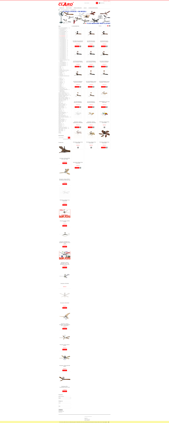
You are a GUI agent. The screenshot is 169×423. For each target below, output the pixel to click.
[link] (84, 17)
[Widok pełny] (109, 26)
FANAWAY (61, 72)
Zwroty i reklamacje (87, 420)
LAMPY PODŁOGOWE (62, 119)
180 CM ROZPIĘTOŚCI (63, 63)
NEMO (61, 66)
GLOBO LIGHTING (62, 88)
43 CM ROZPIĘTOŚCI (63, 32)
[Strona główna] (66, 4)
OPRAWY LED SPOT (61, 121)
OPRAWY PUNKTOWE (62, 105)
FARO (60, 67)
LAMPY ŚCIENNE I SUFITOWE (63, 128)
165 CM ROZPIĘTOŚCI (63, 57)
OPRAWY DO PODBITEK (62, 104)
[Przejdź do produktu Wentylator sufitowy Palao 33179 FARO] (104, 115)
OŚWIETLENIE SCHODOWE (62, 99)
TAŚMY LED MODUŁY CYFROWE (63, 97)
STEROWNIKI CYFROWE (62, 96)
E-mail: (60, 402)
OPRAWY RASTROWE (62, 113)
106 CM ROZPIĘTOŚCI (63, 41)
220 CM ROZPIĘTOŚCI (63, 65)
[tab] (83, 23)
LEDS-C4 (61, 78)
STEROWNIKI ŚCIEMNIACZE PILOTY (64, 95)
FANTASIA (61, 73)
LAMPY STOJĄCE (61, 130)
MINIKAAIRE (61, 79)
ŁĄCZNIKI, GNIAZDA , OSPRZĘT (63, 94)
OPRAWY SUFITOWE (61, 107)
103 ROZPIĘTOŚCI (62, 30)
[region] (84, 17)
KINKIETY (60, 118)
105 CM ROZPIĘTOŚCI (63, 40)
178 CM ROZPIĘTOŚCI (63, 62)
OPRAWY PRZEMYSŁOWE (62, 112)
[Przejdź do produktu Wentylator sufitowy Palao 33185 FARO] (104, 135)
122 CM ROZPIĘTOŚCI (63, 46)
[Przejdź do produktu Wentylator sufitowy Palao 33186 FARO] (77, 155)
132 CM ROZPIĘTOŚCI (63, 50)
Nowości (60, 131)
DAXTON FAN (62, 87)
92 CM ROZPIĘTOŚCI (63, 38)
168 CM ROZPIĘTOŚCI (63, 58)
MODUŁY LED (60, 111)
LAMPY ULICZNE (61, 114)
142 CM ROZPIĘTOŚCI (63, 54)
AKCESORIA (60, 126)
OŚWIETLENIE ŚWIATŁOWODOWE (63, 98)
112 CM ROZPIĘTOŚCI (63, 42)
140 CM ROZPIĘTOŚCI (63, 53)
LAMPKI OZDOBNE (61, 106)
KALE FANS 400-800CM (63, 31)
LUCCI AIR (61, 80)
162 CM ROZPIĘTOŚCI (63, 56)
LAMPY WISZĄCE (61, 103)
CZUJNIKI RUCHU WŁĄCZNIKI (63, 127)
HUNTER (61, 83)
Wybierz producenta (61, 396)
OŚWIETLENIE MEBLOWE (62, 115)
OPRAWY (60, 122)
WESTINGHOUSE (62, 71)
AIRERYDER (61, 82)
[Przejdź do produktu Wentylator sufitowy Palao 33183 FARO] (91, 135)
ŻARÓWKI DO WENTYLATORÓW (64, 70)
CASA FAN (61, 81)
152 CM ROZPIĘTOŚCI (63, 55)
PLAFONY (60, 102)
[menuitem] (62, 8)
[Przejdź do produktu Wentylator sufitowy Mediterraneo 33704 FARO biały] (77, 115)
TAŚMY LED (60, 110)
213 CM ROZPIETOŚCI (63, 64)
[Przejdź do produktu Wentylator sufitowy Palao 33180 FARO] (77, 135)
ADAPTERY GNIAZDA (61, 120)
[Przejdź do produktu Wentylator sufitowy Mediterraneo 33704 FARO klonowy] (91, 115)
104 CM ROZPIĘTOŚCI (63, 39)
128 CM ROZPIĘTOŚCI (63, 48)
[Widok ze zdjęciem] (107, 26)
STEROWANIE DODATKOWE (64, 89)
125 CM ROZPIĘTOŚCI (63, 47)
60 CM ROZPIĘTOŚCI (63, 33)
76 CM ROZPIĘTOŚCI (63, 34)
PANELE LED (60, 123)
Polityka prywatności (87, 419)
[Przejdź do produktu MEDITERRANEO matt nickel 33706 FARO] (104, 94)
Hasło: (59, 406)
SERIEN (61, 86)
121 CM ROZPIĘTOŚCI (63, 45)
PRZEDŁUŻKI (61, 74)
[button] (80, 46)
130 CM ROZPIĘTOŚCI (63, 49)
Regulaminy (86, 418)
